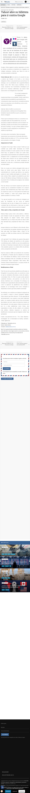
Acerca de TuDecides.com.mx (8, 775)
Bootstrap (3, 785)
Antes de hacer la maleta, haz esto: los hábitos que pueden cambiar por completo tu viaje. (14, 550)
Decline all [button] (15, 791)
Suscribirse (7, 368)
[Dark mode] (28, 2)
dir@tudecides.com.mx (11, 326)
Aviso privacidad (5, 771)
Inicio (8, 4)
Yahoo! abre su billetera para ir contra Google (14, 13)
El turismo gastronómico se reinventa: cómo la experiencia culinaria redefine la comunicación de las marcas (15, 574)
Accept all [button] (8, 791)
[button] (25, 546)
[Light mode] (26, 2)
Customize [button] (21, 791)
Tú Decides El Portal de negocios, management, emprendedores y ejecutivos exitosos (14, 782)
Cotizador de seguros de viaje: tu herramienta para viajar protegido (14, 562)
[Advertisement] (15, 443)
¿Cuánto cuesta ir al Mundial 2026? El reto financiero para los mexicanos (13, 586)
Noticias (13, 4)
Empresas (19, 4)
